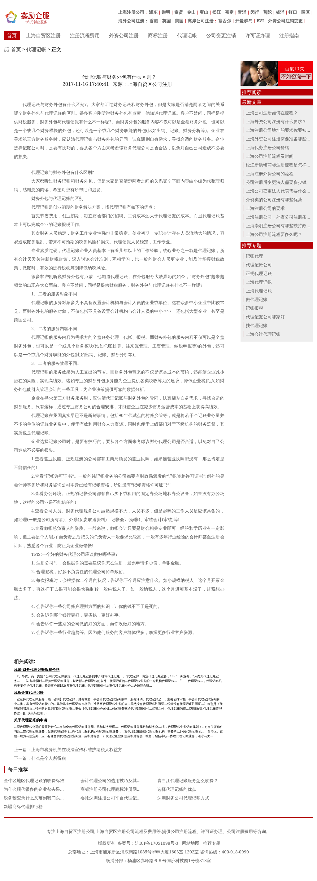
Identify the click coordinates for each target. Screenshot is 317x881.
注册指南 (289, 35)
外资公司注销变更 (285, 21)
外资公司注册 (124, 35)
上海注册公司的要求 (265, 208)
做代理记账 (256, 299)
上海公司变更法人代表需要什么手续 (280, 191)
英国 (166, 21)
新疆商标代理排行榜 (23, 806)
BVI (260, 21)
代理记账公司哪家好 (265, 317)
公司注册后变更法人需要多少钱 (276, 182)
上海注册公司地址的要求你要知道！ (280, 130)
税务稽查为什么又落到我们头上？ (36, 798)
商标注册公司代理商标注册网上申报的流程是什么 (128, 789)
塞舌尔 (224, 21)
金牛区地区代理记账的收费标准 (34, 780)
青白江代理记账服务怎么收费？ (187, 780)
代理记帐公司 (259, 265)
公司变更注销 (221, 35)
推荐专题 (211, 843)
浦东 (153, 12)
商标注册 (158, 35)
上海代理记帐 (259, 282)
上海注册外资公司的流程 (269, 173)
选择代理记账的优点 (176, 789)
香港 (154, 21)
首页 (12, 35)
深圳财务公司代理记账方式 (183, 798)
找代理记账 (256, 325)
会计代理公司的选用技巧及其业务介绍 (117, 780)
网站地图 (190, 843)
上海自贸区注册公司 (74, 831)
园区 (305, 12)
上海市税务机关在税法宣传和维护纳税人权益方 (76, 749)
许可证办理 (257, 35)
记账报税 (254, 308)
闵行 (254, 12)
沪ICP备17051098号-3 (156, 843)
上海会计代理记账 (263, 334)
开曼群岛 (244, 21)
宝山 (204, 12)
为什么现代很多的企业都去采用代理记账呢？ (47, 789)
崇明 (166, 12)
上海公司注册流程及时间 (269, 156)
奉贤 (178, 12)
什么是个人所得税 (48, 758)
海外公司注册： (133, 21)
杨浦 (280, 12)
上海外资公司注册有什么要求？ (276, 121)
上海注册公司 (131, 12)
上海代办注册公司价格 (267, 147)
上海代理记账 (259, 291)
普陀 (267, 12)
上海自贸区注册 (43, 35)
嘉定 (229, 12)
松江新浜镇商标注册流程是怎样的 (278, 165)
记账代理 (254, 256)
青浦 (242, 12)
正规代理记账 (259, 273)
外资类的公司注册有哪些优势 (274, 199)
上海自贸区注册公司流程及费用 (126, 831)
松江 (216, 12)
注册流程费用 (85, 35)
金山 (191, 12)
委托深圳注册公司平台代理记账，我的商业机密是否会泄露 (136, 798)
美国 (179, 21)
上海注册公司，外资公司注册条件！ (280, 217)
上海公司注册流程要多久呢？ (274, 234)
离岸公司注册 (201, 21)
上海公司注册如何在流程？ (272, 113)
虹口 (293, 12)
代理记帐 (187, 35)
